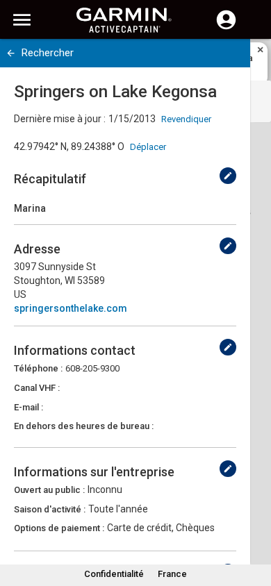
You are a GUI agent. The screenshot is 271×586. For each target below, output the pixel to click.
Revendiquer (186, 119)
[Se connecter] (226, 27)
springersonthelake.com (70, 308)
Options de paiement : (59, 528)
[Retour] (11, 53)
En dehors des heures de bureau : (84, 426)
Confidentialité (114, 574)
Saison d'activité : (49, 509)
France (172, 574)
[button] (253, 522)
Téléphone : (38, 368)
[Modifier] (228, 175)
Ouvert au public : (49, 490)
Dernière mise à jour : (60, 118)
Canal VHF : (37, 388)
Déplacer (148, 147)
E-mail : (28, 407)
